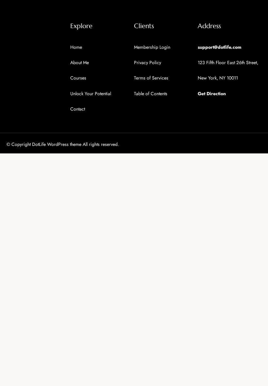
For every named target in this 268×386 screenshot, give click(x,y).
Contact (77, 109)
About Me (79, 62)
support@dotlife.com (219, 47)
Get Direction (212, 93)
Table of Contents (150, 93)
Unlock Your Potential (90, 93)
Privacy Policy (147, 62)
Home (76, 47)
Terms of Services (151, 78)
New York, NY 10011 (218, 78)
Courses (78, 78)
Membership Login (152, 47)
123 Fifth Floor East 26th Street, (228, 62)
